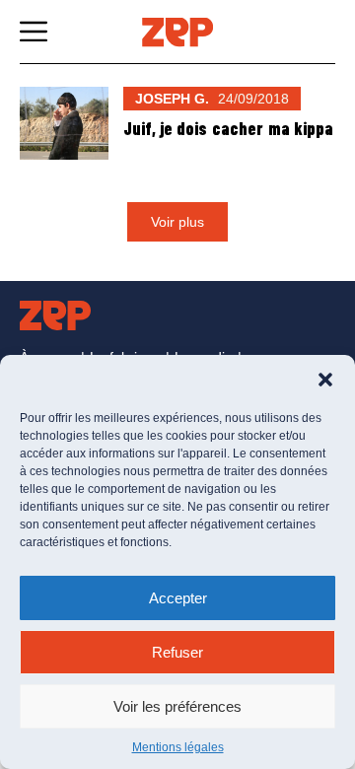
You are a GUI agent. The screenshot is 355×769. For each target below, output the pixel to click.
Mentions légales (178, 747)
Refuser (177, 652)
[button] (325, 379)
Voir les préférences (177, 706)
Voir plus (177, 222)
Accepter (178, 598)
